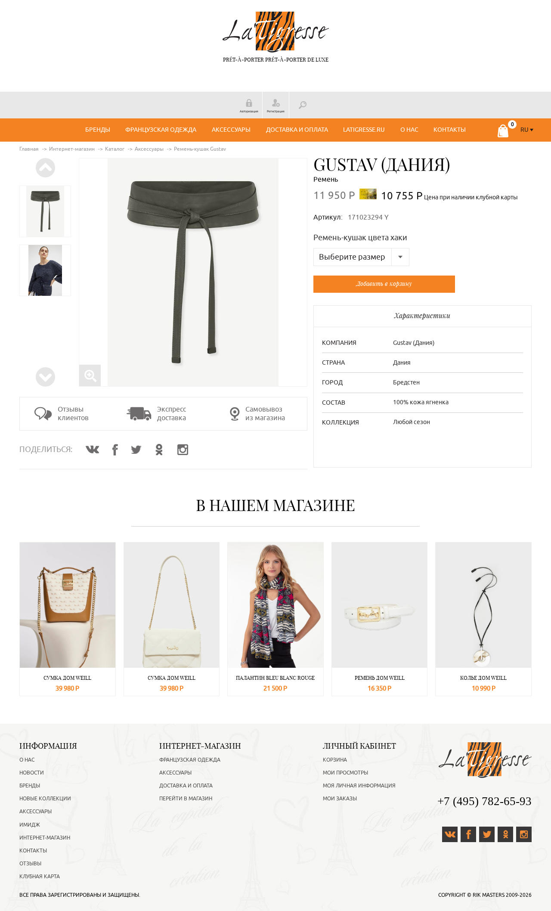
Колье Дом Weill (483, 678)
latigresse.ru (364, 129)
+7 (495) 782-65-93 (484, 801)
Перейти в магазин (185, 798)
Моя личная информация (359, 785)
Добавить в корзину (384, 283)
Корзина (335, 759)
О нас (409, 129)
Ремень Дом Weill (380, 678)
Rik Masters (489, 895)
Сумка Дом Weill (67, 678)
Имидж (29, 824)
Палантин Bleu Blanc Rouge (275, 678)
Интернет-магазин (44, 837)
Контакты (449, 129)
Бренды (97, 129)
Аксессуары (231, 129)
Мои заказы (340, 798)
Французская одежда (160, 129)
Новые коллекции (45, 798)
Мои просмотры (345, 772)
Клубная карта (39, 876)
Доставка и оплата (297, 129)
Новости (31, 772)
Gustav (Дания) (381, 164)
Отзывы (30, 863)
